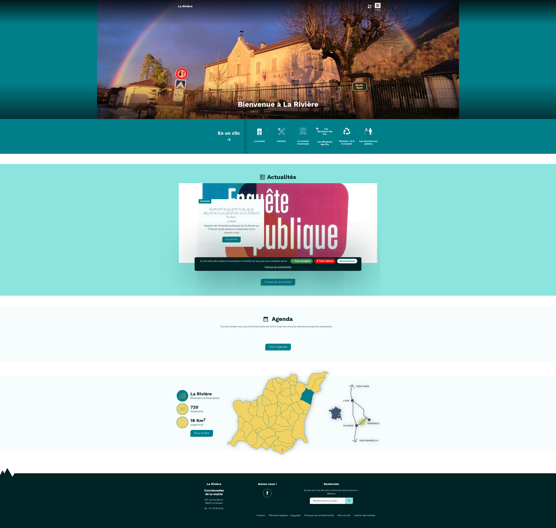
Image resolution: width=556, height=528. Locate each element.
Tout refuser (326, 261)
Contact (260, 515)
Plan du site (343, 515)
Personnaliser (347, 261)
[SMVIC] (193, 13)
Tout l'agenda (278, 347)
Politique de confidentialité (319, 515)
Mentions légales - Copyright (285, 515)
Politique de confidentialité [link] (278, 266)
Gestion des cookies (364, 515)
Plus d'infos (231, 239)
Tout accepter (302, 261)
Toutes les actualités (278, 282)
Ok (349, 500)
